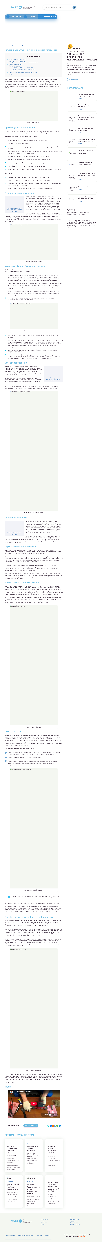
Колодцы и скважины (12, 1143)
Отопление (32, 16)
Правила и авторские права (76, 214)
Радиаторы (30, 1181)
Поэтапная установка (15, 66)
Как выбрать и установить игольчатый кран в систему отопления (53, 379)
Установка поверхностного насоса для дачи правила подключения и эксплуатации (12, 1151)
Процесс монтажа (17, 71)
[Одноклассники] (53, 1126)
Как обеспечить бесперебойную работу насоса (23, 72)
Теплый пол (44, 1222)
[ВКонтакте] (51, 1126)
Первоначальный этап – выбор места (23, 67)
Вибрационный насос (85, 187)
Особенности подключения (17, 61)
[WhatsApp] (57, 1126)
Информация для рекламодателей (78, 212)
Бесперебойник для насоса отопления (14, 533)
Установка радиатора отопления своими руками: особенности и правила (33, 1188)
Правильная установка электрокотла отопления (52, 1149)
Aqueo (16, 7)
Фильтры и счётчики (75, 1224)
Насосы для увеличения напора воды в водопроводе (85, 151)
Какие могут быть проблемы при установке (25, 63)
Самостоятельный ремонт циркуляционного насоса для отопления (14, 210)
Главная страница (10, 1235)
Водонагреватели (74, 1219)
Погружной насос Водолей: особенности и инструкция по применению (86, 175)
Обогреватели (44, 1219)
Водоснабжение (50, 16)
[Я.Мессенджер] (48, 1126)
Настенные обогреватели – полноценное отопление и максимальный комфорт (82, 54)
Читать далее (73, 79)
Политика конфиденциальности (25, 1235)
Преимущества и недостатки (17, 59)
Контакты (47, 1235)
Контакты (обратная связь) (76, 211)
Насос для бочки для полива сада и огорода (85, 197)
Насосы (24, 45)
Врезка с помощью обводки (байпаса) (23, 69)
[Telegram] (55, 1126)
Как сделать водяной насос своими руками (87, 129)
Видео (11, 74)
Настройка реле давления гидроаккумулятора (86, 95)
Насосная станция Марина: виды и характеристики (86, 140)
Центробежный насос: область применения (85, 163)
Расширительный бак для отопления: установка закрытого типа (13, 1186)
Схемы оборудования (15, 64)
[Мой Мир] (60, 1126)
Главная (9, 45)
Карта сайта (72, 209)
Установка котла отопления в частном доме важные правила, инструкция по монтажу (53, 1187)
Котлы (28, 1143)
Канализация (16, 16)
